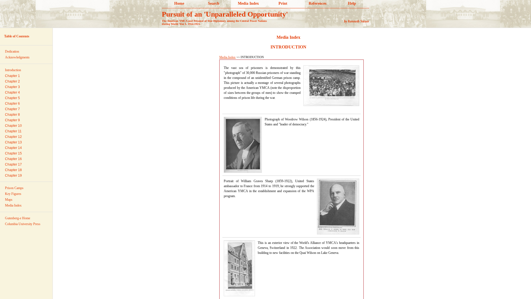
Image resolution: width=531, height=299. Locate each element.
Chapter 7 (12, 109)
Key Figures (13, 194)
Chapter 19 (13, 175)
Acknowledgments (17, 57)
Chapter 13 (13, 142)
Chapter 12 (13, 137)
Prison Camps (14, 188)
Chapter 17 (13, 164)
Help (352, 3)
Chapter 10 (13, 126)
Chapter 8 (12, 115)
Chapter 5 (12, 98)
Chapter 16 (13, 159)
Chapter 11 (13, 131)
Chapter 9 (12, 120)
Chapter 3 (12, 87)
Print (282, 3)
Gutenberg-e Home (17, 218)
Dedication (12, 51)
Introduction (13, 70)
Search (213, 3)
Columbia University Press (22, 224)
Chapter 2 (12, 81)
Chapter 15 (13, 153)
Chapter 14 (13, 148)
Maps (8, 200)
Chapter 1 (12, 76)
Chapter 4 (12, 92)
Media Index (248, 3)
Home (179, 3)
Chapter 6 (12, 103)
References (317, 3)
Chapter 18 (13, 170)
